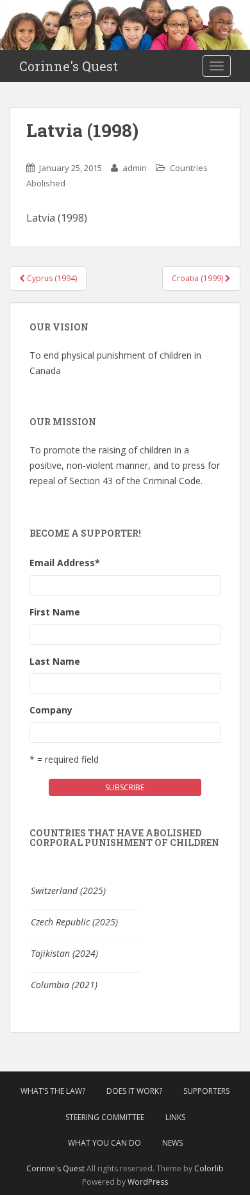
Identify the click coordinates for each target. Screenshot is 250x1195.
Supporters (206, 1090)
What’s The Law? (53, 1090)
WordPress (148, 1181)
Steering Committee (104, 1117)
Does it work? (134, 1090)
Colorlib (209, 1168)
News (172, 1142)
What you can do (104, 1142)
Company (50, 710)
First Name (54, 612)
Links (175, 1117)
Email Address (64, 563)
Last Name (54, 661)
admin (134, 168)
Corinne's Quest (68, 66)
